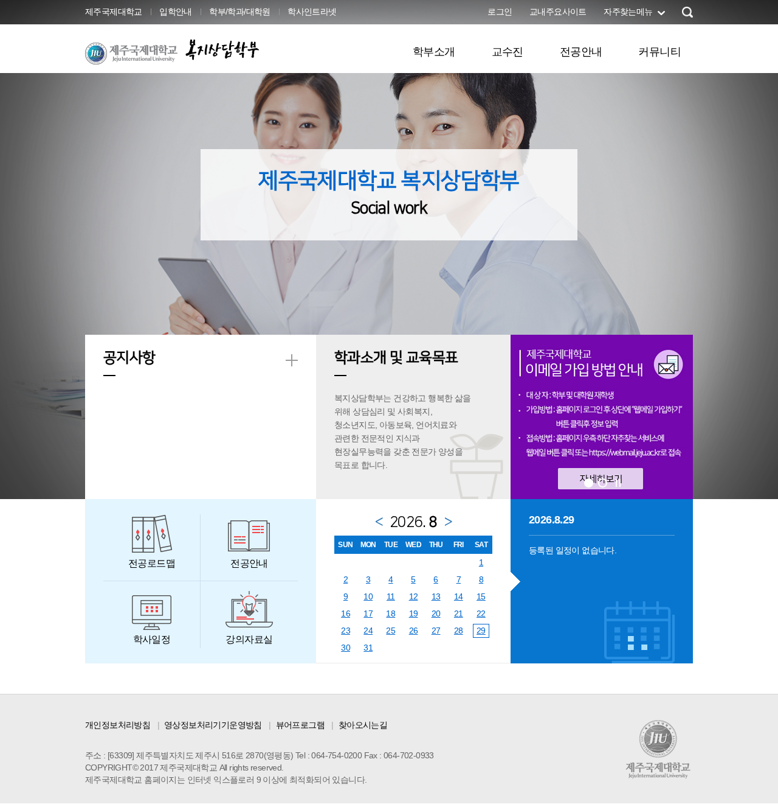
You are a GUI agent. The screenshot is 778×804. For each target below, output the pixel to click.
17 (368, 613)
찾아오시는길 (363, 725)
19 (413, 613)
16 (345, 613)
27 (436, 630)
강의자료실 (248, 639)
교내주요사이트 (558, 11)
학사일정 (152, 639)
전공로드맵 (151, 563)
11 (391, 596)
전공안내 (581, 52)
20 (436, 613)
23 (345, 630)
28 (458, 630)
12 (413, 596)
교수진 (507, 52)
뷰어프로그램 (300, 725)
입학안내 (175, 11)
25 (390, 630)
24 (368, 630)
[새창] (602, 416)
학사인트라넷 (311, 11)
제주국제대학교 (113, 11)
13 (436, 596)
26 (413, 630)
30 (345, 647)
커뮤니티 (659, 52)
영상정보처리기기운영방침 (213, 725)
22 (481, 613)
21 (458, 613)
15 (481, 596)
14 (458, 596)
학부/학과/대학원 (239, 11)
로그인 (499, 11)
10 (368, 596)
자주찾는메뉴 (628, 11)
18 (390, 613)
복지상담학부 (222, 49)
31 (368, 647)
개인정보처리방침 (117, 725)
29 (481, 630)
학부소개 (434, 52)
